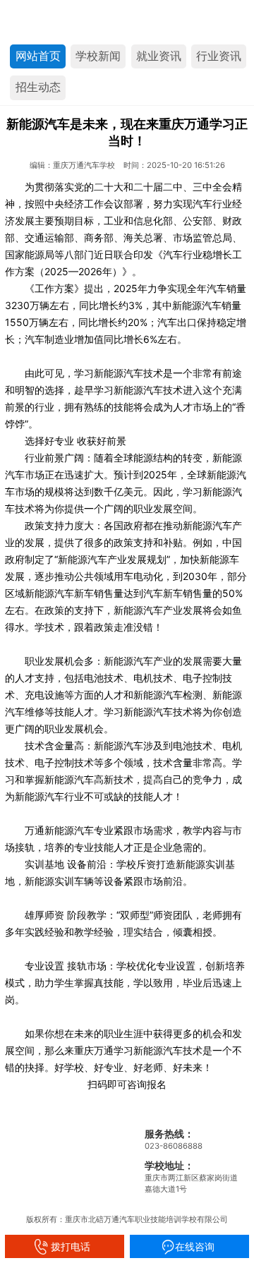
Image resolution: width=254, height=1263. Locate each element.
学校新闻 (98, 56)
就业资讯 (158, 56)
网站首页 (38, 56)
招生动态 (38, 87)
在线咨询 (189, 1246)
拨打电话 (65, 1246)
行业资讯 (218, 56)
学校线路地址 (39, 1131)
